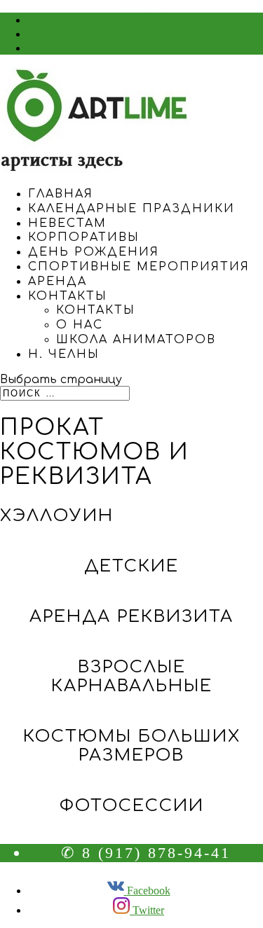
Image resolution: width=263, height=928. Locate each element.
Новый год (145, 48)
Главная (60, 194)
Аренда (57, 281)
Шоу (146, 20)
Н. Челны (64, 354)
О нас (79, 325)
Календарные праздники (131, 208)
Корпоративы (84, 237)
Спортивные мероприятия (139, 267)
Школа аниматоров (136, 339)
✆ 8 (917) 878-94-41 (146, 852)
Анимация (145, 34)
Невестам (67, 223)
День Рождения (93, 252)
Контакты (67, 296)
